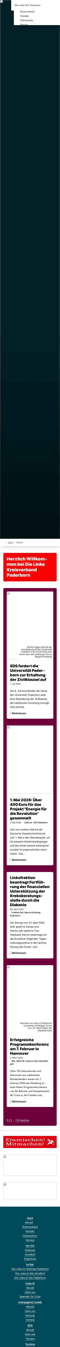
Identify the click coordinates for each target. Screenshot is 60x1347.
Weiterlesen (19, 713)
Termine (30, 1319)
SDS (30, 1325)
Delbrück (30, 1250)
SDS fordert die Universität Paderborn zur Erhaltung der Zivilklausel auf (28, 673)
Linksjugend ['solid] (30, 1302)
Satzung (30, 1315)
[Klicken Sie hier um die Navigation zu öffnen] (55, 5)
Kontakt (24, 16)
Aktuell (29, 1222)
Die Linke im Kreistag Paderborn (30, 1268)
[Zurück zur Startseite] (4, 542)
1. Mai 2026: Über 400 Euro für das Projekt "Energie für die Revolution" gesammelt (28, 809)
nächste (24, 1120)
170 (17, 1120)
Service (24, 24)
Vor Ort (30, 1245)
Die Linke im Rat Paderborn (30, 1277)
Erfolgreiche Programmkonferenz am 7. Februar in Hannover (29, 1046)
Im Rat (30, 1264)
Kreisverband (27, 11)
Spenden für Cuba (30, 1296)
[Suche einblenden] (46, 5)
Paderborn (30, 1258)
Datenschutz (26, 20)
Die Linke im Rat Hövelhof (30, 1273)
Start (10, 542)
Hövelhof (30, 1254)
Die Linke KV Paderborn (27, 5)
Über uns (30, 1292)
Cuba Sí (30, 1283)
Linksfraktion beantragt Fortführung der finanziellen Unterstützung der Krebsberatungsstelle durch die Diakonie (30, 891)
